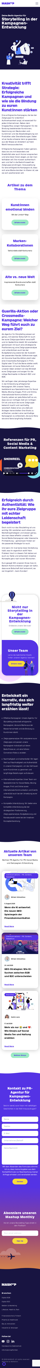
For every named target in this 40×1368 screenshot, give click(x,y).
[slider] (7, 473)
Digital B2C (6, 1301)
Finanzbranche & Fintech (11, 1316)
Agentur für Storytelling (15, 334)
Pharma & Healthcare (10, 1320)
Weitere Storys (20, 1055)
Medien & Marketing (9, 1305)
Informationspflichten (10, 1350)
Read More (9, 926)
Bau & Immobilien (8, 1324)
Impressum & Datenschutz (11, 1346)
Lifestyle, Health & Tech (10, 1309)
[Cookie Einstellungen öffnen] (4, 1364)
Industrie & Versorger (10, 1328)
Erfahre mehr (20, 222)
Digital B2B (6, 1297)
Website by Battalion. (10, 1361)
